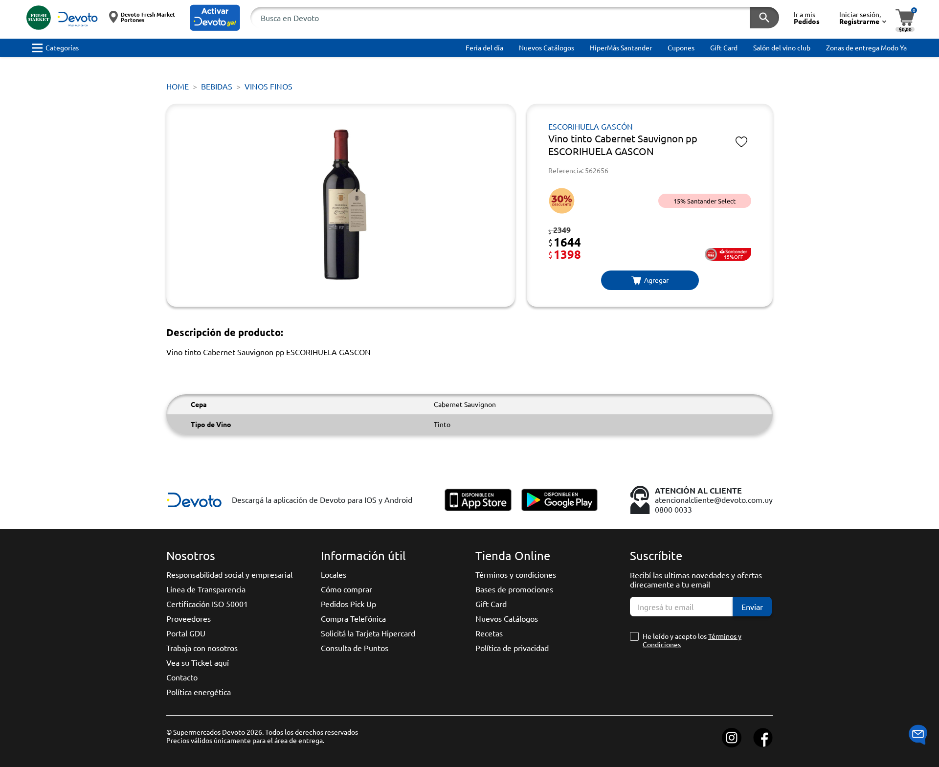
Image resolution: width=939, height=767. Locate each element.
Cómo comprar (346, 589)
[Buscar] (764, 17)
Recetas (489, 633)
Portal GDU (185, 633)
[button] (215, 17)
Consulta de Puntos (354, 648)
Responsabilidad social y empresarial (229, 574)
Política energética (198, 692)
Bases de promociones (514, 589)
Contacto (182, 677)
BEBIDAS (216, 86)
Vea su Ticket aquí (197, 662)
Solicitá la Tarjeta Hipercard (368, 633)
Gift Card (491, 604)
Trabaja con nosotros (202, 648)
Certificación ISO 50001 (207, 604)
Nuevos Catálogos (506, 618)
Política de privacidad (512, 648)
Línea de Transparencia (206, 589)
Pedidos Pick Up (348, 604)
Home (177, 86)
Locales (333, 574)
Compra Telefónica (353, 618)
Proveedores (188, 618)
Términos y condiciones (515, 574)
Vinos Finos (268, 86)
